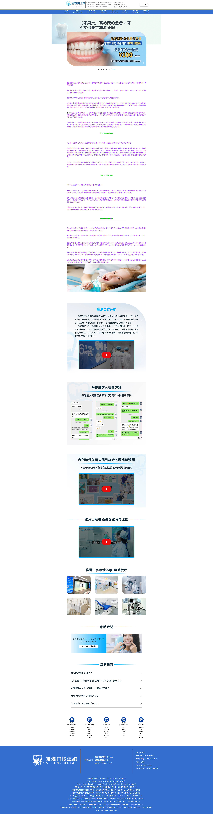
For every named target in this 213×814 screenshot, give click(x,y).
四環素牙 (89, 733)
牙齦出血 (141, 731)
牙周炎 (114, 69)
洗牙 (89, 729)
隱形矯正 (106, 731)
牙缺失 (124, 729)
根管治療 (141, 738)
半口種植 (72, 733)
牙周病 (69, 113)
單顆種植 (72, 731)
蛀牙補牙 (141, 727)
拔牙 (141, 733)
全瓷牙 (124, 727)
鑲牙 (124, 731)
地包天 (106, 738)
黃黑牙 (89, 731)
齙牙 (106, 733)
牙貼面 (89, 738)
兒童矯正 (106, 729)
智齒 (141, 729)
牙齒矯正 (106, 727)
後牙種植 (72, 729)
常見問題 (89, 735)
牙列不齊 (106, 735)
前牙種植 (72, 727)
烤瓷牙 (124, 733)
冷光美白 (89, 727)
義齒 (124, 735)
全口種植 (72, 735)
